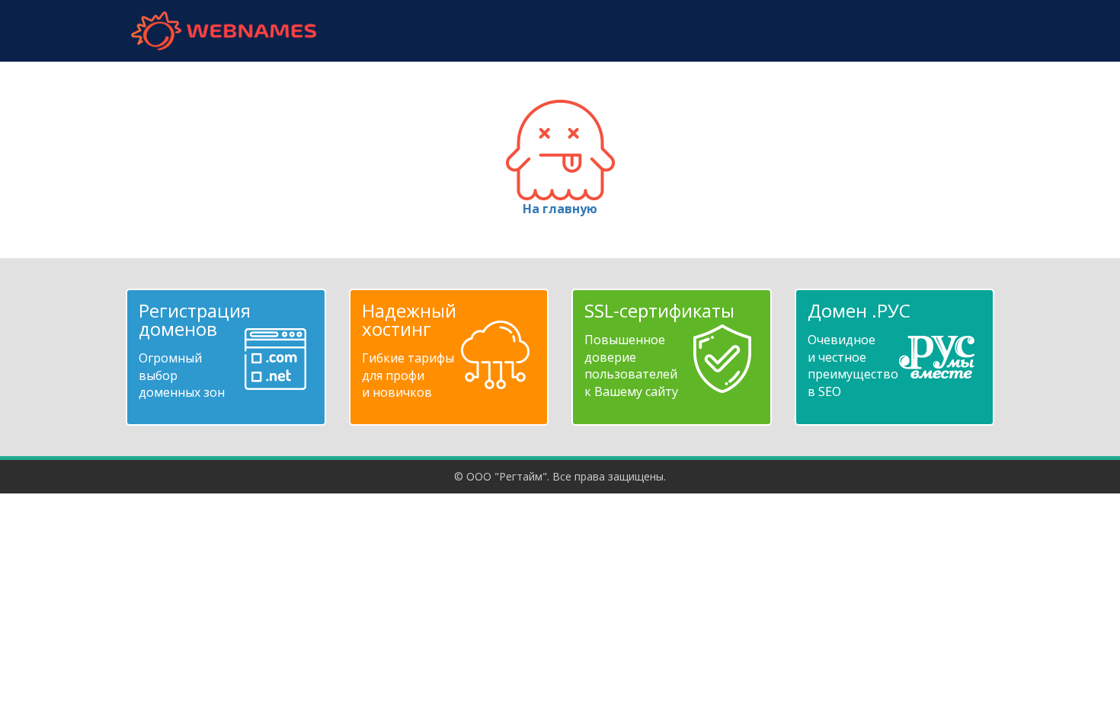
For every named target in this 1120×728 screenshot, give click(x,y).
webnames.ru (223, 30)
